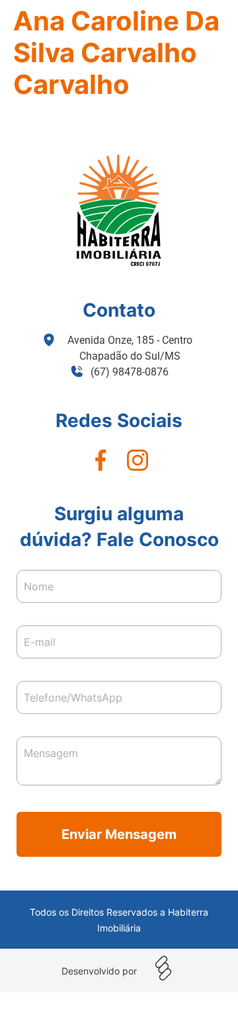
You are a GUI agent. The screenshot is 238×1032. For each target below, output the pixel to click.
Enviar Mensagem (119, 834)
